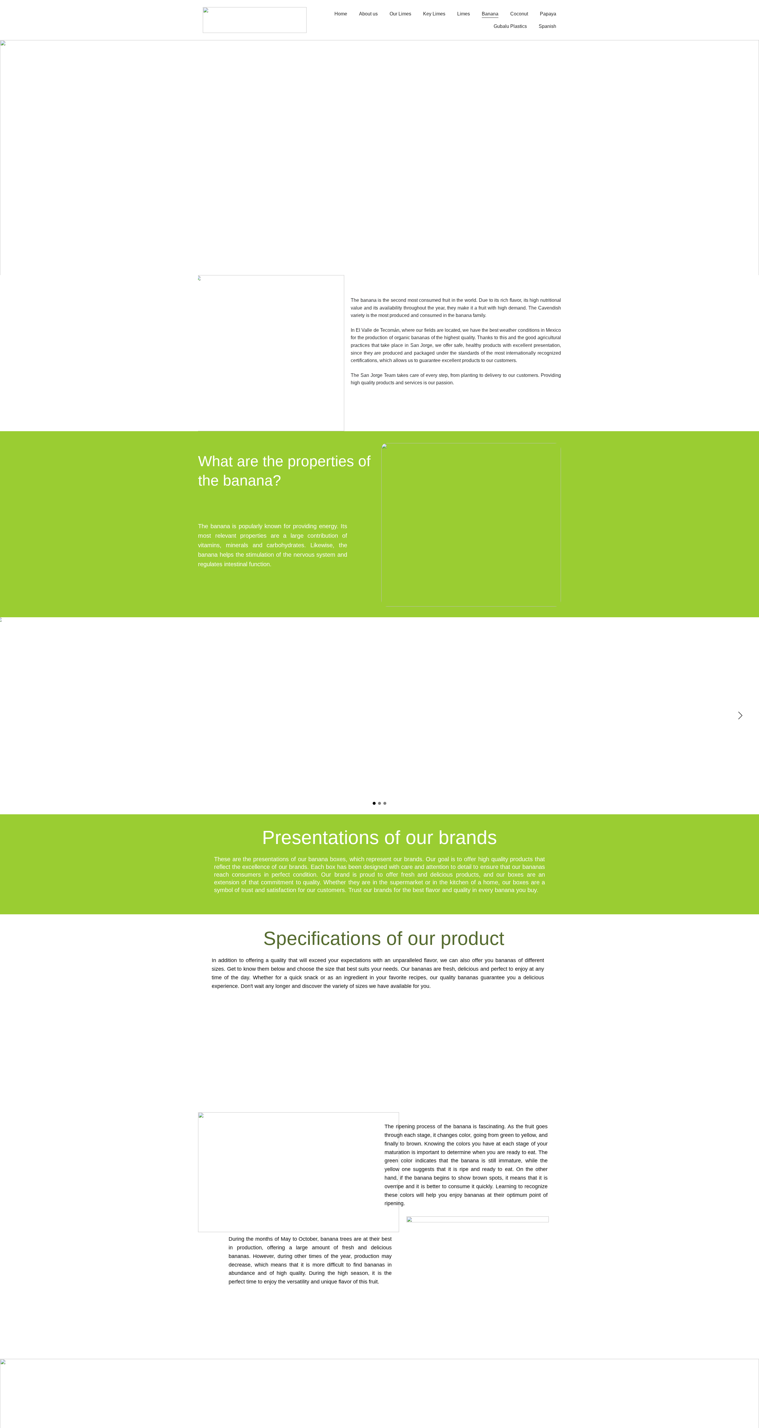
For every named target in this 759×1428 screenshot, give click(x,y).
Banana (490, 13)
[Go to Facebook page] (465, 1394)
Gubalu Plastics (510, 26)
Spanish (547, 26)
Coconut (519, 13)
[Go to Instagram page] (519, 1394)
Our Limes (400, 13)
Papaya (548, 13)
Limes (463, 13)
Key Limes (434, 13)
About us (368, 13)
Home (340, 13)
